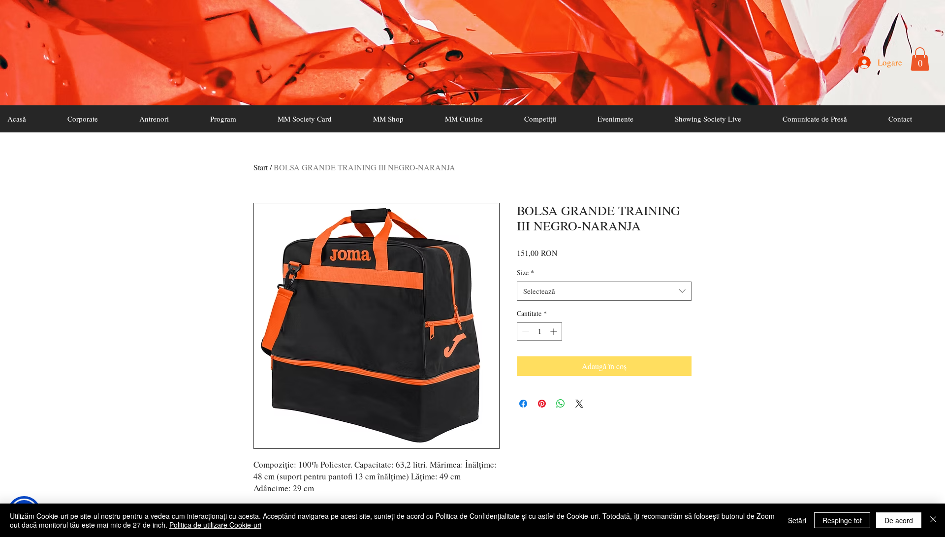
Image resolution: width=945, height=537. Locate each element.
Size (525, 272)
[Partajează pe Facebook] (523, 404)
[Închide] (933, 520)
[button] (920, 59)
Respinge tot (842, 520)
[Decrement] (524, 331)
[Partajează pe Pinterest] (542, 404)
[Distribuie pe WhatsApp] (561, 404)
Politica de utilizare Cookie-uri (215, 525)
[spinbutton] (539, 331)
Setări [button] (797, 520)
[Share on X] (579, 404)
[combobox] (604, 291)
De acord (898, 520)
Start (260, 167)
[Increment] (554, 331)
